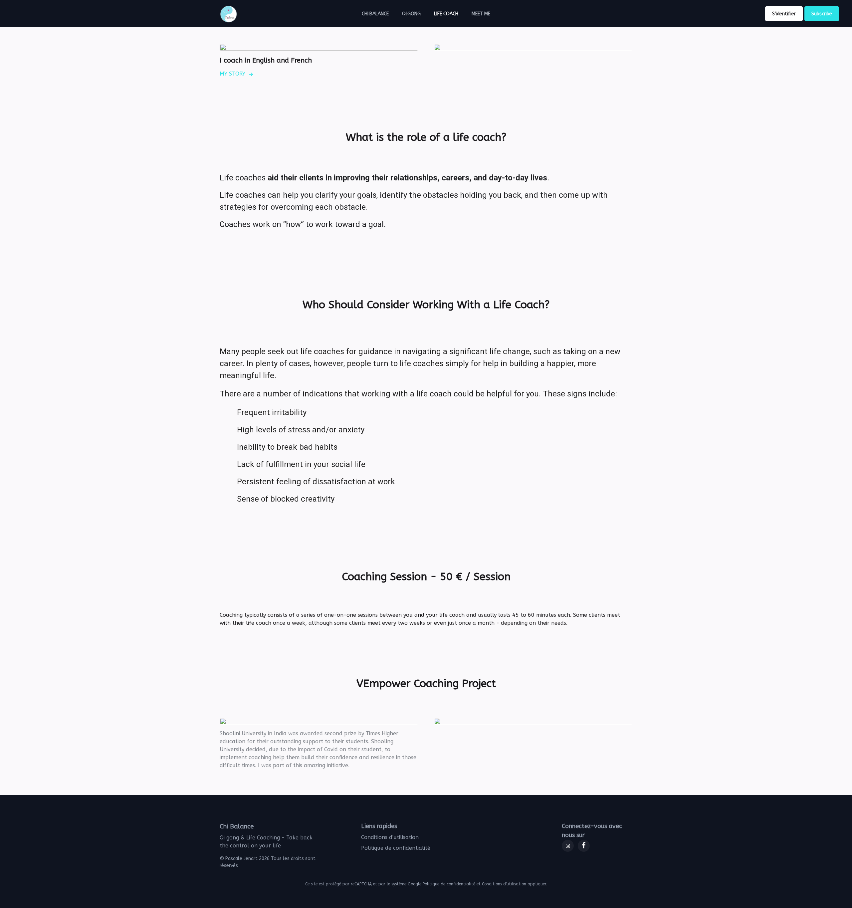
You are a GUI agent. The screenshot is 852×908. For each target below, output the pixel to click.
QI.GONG (411, 14)
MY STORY (232, 74)
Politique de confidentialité (395, 848)
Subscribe (821, 14)
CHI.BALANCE (375, 14)
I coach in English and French (266, 60)
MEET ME (481, 14)
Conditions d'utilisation (390, 837)
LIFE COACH (446, 14)
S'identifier (784, 14)
